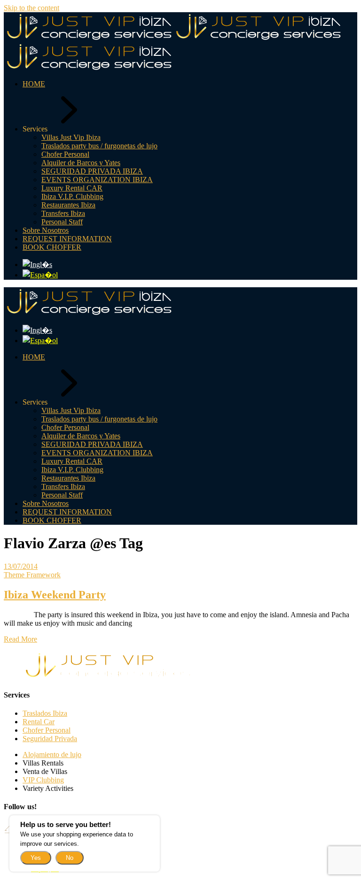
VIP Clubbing (43, 780)
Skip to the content (31, 8)
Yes (36, 857)
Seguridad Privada (50, 739)
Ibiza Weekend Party (55, 595)
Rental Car (39, 722)
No (69, 857)
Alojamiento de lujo (52, 754)
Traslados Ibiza (45, 713)
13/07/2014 (21, 566)
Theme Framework (32, 575)
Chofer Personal (47, 730)
